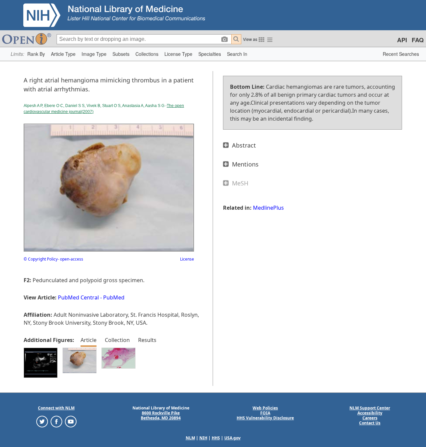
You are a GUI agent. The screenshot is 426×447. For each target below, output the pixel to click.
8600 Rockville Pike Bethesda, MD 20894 (161, 415)
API (402, 40)
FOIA (265, 413)
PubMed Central (78, 297)
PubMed (113, 297)
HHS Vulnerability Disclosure (265, 418)
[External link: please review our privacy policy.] (42, 421)
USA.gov (232, 438)
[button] (36, 54)
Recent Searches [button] (401, 54)
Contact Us (369, 423)
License (187, 259)
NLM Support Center (369, 408)
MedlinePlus (268, 207)
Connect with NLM (56, 408)
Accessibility (369, 413)
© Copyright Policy (41, 259)
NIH (203, 438)
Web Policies (265, 408)
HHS (216, 438)
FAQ (418, 40)
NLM (190, 438)
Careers (369, 418)
